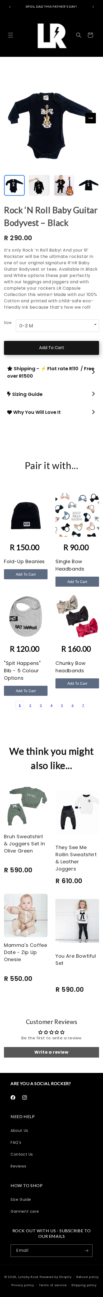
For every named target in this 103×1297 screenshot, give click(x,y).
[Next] (90, 118)
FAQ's (16, 1142)
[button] (10, 35)
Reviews (18, 1166)
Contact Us (22, 1154)
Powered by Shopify (56, 1277)
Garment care (25, 1211)
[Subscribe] (86, 1250)
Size (8, 322)
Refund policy (87, 1277)
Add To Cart (51, 348)
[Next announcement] (93, 7)
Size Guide (21, 1199)
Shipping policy (84, 1285)
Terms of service (52, 1285)
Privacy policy (22, 1285)
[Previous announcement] (10, 7)
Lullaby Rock (28, 1277)
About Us (19, 1130)
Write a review (51, 1052)
